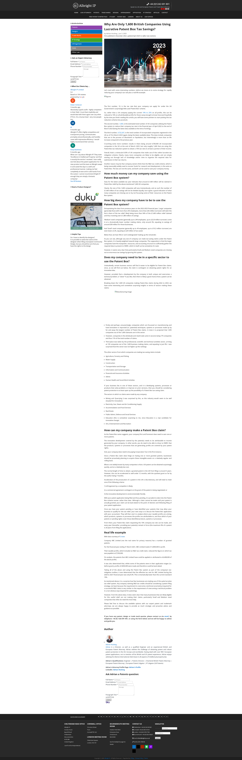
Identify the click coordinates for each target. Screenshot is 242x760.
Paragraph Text (76, 77)
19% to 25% (147, 113)
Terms (146, 758)
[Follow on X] (134, 751)
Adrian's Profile (135, 667)
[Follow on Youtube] (142, 746)
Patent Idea (121, 17)
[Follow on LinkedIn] (134, 746)
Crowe (122, 537)
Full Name (74, 62)
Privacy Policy (139, 758)
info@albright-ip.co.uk (143, 738)
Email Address (76, 64)
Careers (131, 17)
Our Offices (149, 17)
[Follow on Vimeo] (138, 746)
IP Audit (112, 17)
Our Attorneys (85, 12)
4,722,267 (121, 133)
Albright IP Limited (77, 90)
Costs (74, 48)
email (166, 616)
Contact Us (117, 742)
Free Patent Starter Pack (98, 17)
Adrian (108, 647)
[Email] (109, 702)
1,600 (121, 124)
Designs (115, 12)
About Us (139, 17)
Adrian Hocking (111, 33)
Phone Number (76, 66)
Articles (156, 12)
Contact (165, 12)
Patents (96, 12)
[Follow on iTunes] (150, 746)
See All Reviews (75, 181)
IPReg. (132, 758)
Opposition (137, 12)
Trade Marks (106, 12)
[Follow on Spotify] (146, 746)
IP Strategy (147, 12)
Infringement (126, 12)
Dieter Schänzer (76, 105)
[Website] (107, 702)
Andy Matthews (76, 150)
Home (76, 12)
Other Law (76, 52)
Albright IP (107, 758)
